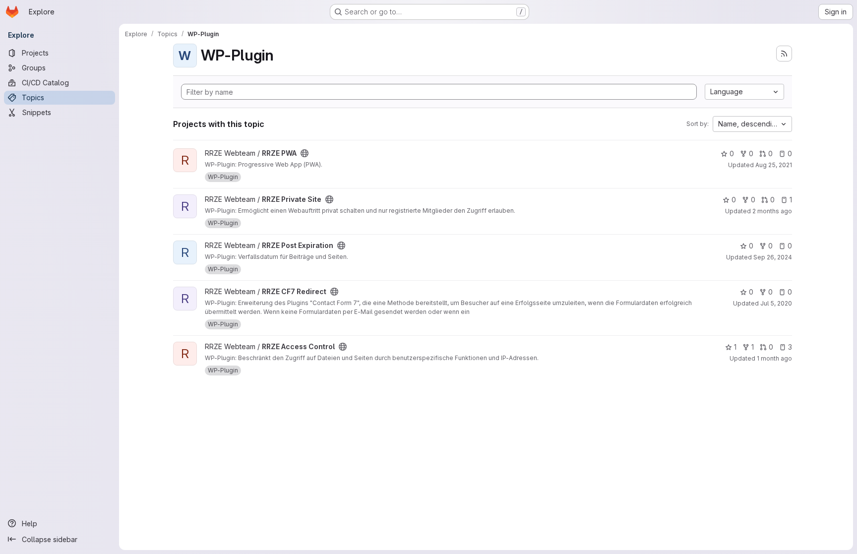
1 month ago (774, 358)
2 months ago (772, 211)
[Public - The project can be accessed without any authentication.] (304, 153)
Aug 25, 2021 (773, 165)
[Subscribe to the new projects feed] (784, 54)
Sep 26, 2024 (772, 257)
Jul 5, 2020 (776, 303)
